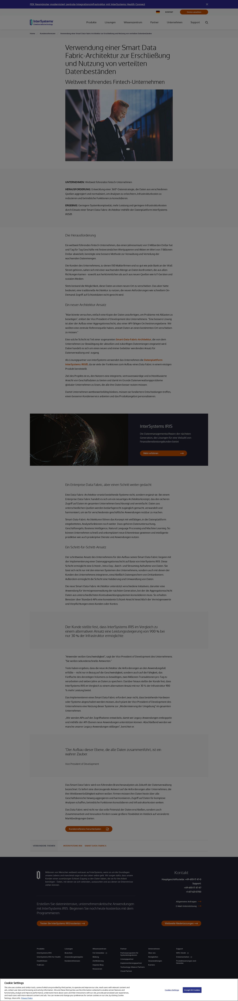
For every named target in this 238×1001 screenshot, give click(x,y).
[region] (119, 990)
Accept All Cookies (192, 990)
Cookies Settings (172, 990)
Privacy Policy (27, 998)
